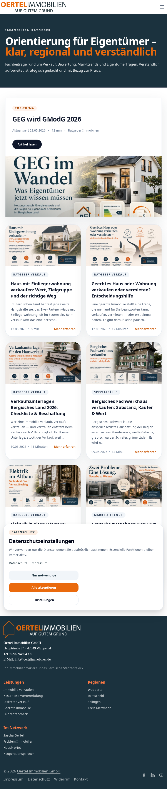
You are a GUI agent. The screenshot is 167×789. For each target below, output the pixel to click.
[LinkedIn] (152, 775)
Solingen (94, 702)
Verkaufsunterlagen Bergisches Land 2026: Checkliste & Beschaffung (38, 407)
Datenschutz (39, 779)
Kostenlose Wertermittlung (23, 696)
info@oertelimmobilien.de (33, 659)
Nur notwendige (44, 575)
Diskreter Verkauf (16, 702)
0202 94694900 (21, 654)
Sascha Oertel (13, 735)
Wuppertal (95, 690)
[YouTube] (161, 775)
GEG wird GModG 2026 (46, 119)
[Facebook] (144, 775)
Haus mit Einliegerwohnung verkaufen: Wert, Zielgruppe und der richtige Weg (41, 290)
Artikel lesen (27, 144)
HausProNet (12, 747)
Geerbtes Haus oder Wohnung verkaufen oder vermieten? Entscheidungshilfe (124, 290)
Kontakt (81, 779)
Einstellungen (43, 600)
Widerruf (62, 779)
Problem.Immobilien (18, 741)
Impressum (13, 779)
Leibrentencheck (15, 714)
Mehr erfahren (64, 329)
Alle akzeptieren (44, 587)
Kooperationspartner (18, 754)
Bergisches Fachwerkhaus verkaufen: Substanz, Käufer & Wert (122, 407)
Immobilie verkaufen (18, 690)
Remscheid (96, 696)
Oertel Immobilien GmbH (38, 771)
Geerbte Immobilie (17, 708)
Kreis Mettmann (99, 708)
